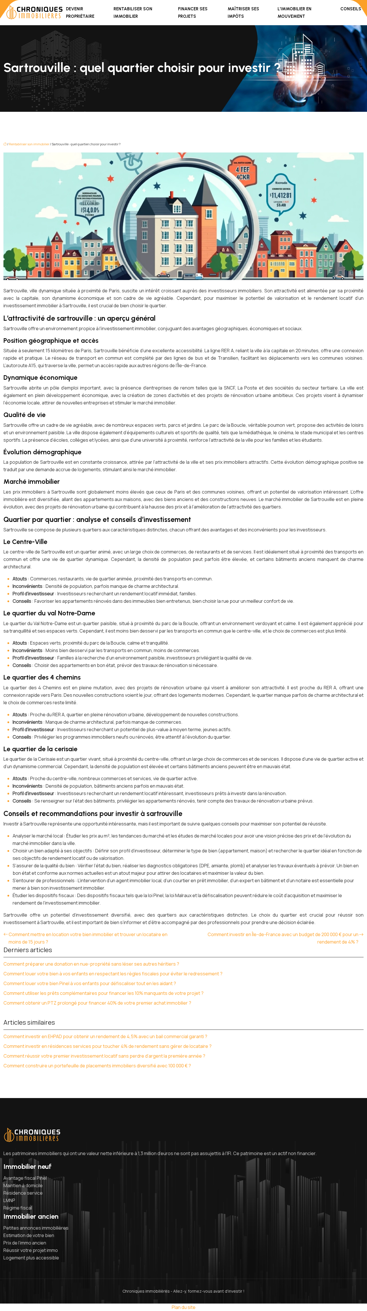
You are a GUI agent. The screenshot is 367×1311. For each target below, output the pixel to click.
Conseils (350, 8)
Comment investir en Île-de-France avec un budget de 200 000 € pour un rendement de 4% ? (283, 938)
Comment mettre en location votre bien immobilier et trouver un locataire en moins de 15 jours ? (88, 938)
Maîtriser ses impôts (243, 12)
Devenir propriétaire (80, 12)
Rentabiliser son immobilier (133, 12)
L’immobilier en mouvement (294, 12)
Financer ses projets (193, 12)
